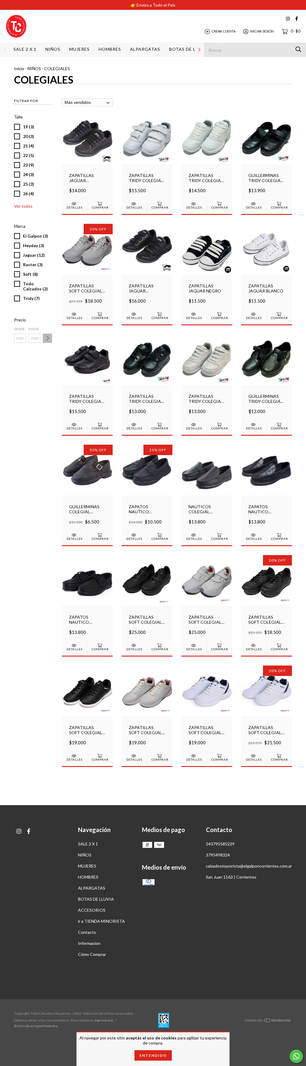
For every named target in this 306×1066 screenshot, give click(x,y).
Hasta (33, 329)
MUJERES (79, 49)
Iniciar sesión (262, 31)
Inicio (19, 68)
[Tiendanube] (268, 1021)
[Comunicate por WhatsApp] (296, 1056)
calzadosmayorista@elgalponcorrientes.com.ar (249, 865)
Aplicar (47, 338)
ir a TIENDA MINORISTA (101, 921)
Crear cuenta (223, 31)
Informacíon (89, 943)
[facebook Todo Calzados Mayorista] (296, 18)
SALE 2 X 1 (24, 49)
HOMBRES (110, 49)
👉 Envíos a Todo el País (153, 4)
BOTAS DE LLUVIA (189, 49)
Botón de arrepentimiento (36, 1026)
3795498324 (218, 854)
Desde (19, 329)
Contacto (87, 932)
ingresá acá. (104, 1020)
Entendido (153, 1055)
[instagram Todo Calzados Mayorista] (288, 18)
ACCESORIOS (91, 910)
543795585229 (220, 843)
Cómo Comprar (92, 954)
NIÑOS (52, 49)
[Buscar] (298, 49)
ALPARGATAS (145, 49)
